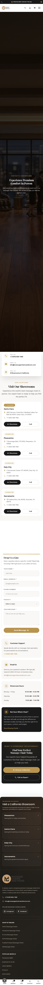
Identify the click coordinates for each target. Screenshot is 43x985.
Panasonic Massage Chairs (11, 931)
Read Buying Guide (11, 728)
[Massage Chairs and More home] (13, 879)
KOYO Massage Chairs (9, 939)
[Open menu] (39, 8)
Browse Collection (23, 770)
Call (30, 424)
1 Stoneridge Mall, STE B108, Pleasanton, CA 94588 (21, 442)
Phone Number (10, 589)
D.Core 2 (5, 970)
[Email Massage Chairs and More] (41, 2)
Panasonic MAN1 (7, 958)
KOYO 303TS (6, 974)
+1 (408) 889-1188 (12, 418)
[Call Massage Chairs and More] (1, 2)
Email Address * (10, 579)
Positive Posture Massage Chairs (13, 943)
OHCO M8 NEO (7, 966)
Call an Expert (22, 777)
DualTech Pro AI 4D (8, 962)
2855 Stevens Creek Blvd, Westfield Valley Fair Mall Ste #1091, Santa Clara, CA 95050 (22, 413)
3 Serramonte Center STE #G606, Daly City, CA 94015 (22, 471)
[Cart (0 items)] (35, 8)
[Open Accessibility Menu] (4, 980)
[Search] (25, 8)
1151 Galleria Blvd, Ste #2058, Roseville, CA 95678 (20, 501)
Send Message (20, 630)
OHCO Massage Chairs (9, 927)
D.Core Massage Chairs (10, 935)
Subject (7, 599)
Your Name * (9, 569)
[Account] (30, 8)
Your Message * (10, 609)
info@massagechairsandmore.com (17, 675)
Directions (13, 424)
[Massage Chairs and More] (6, 8)
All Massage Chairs (8, 947)
